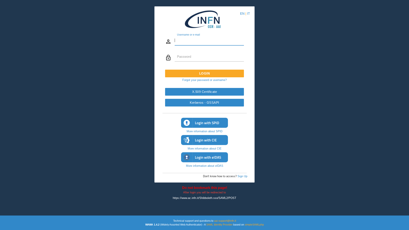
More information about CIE (205, 148)
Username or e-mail (188, 34)
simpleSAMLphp (254, 224)
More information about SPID (204, 131)
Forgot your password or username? (204, 80)
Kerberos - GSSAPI (204, 102)
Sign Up (242, 176)
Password (184, 56)
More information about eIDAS (204, 165)
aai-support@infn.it (225, 220)
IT (248, 13)
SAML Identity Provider (219, 224)
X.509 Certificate (204, 91)
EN (242, 13)
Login (204, 73)
